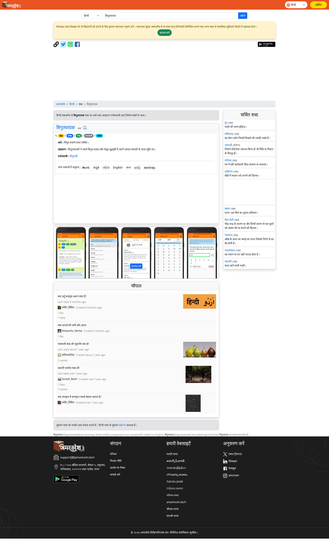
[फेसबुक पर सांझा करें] (77, 44)
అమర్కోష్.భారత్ (175, 461)
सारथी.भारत (173, 516)
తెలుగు (86, 167)
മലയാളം (149, 167)
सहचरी (228, 261)
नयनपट (228, 235)
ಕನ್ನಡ (96, 167)
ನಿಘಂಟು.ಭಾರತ (175, 481)
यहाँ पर (122, 425)
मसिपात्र (229, 134)
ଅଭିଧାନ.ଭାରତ (175, 488)
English (118, 167)
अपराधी (228, 145)
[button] (66, 252)
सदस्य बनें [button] (164, 33)
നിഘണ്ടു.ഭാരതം (177, 474)
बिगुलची (73, 156)
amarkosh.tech (176, 502)
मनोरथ (228, 160)
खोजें (242, 16)
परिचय (113, 454)
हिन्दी (71, 104)
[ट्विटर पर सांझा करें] (63, 44)
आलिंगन (229, 171)
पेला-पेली (229, 220)
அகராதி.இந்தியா (176, 468)
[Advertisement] (164, 74)
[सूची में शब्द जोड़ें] (85, 128)
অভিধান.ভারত (173, 495)
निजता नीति (115, 461)
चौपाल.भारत (173, 509)
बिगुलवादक (65, 127)
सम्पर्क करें (115, 474)
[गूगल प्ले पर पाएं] (267, 44)
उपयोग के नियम (117, 468)
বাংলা (128, 167)
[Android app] (66, 479)
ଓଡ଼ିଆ (106, 167)
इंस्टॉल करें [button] (136, 266)
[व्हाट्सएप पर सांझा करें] (71, 44)
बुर (226, 123)
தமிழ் (137, 167)
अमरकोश (60, 104)
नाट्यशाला (230, 250)
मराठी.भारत (172, 454)
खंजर (227, 208)
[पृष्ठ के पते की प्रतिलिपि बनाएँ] (56, 44)
